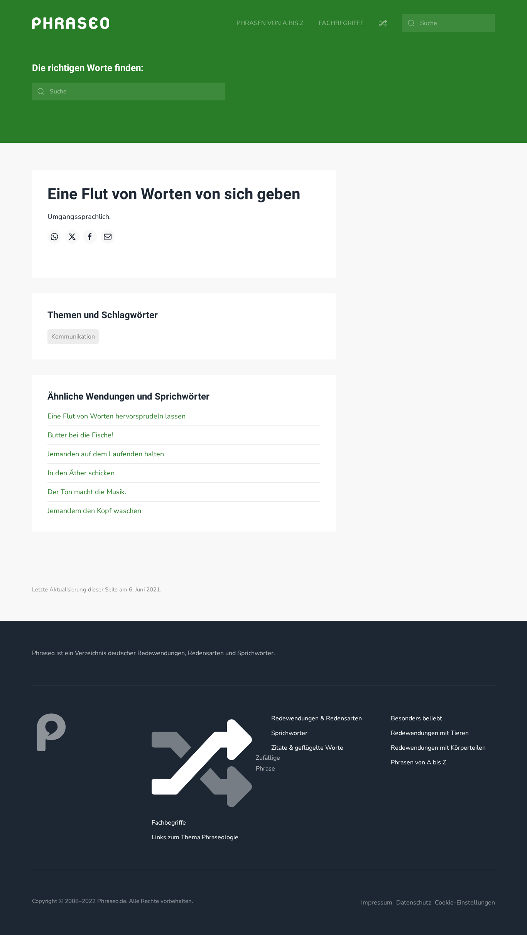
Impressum (376, 902)
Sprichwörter (289, 733)
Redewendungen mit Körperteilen (438, 748)
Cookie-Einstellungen (465, 902)
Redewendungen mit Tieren (430, 733)
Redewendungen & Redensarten (316, 718)
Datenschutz (413, 902)
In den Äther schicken (81, 473)
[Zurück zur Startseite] (70, 23)
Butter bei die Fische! (80, 435)
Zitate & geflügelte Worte (307, 748)
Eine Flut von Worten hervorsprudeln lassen (116, 416)
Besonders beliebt (416, 718)
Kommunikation (73, 336)
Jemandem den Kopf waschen (94, 510)
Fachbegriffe (341, 23)
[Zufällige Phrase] (204, 763)
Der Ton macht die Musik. (86, 491)
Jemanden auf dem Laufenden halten (105, 454)
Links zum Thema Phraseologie (195, 837)
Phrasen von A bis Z (269, 23)
